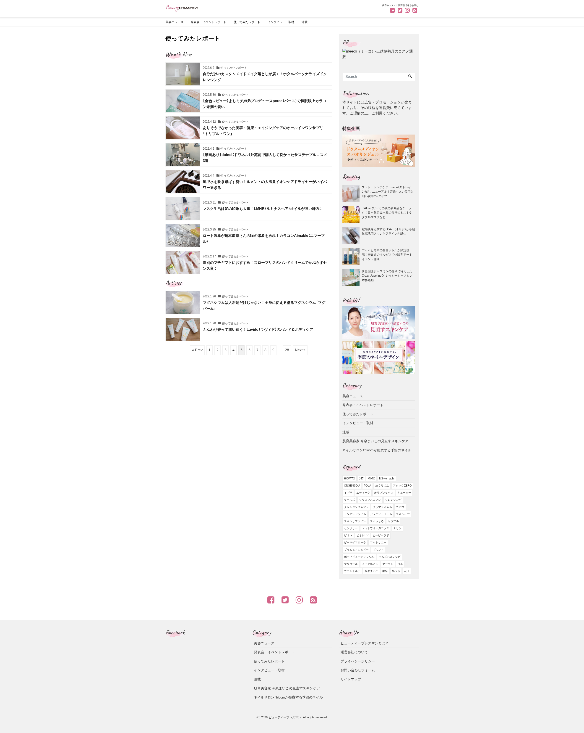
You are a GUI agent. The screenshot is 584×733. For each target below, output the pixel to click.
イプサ (348, 492)
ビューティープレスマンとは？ (364, 643)
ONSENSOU (352, 485)
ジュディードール (381, 514)
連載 (305, 22)
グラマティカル (382, 507)
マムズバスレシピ (390, 556)
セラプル (393, 521)
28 (287, 350)
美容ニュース (174, 22)
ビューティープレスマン (285, 717)
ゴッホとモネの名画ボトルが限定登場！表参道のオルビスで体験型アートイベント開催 (387, 254)
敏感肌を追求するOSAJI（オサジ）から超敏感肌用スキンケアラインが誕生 (388, 231)
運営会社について (354, 652)
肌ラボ (396, 571)
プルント (378, 549)
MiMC (371, 478)
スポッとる (377, 521)
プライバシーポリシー (358, 661)
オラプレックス (383, 492)
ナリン (397, 528)
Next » (300, 350)
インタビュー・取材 (281, 22)
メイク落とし (370, 564)
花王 (407, 571)
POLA (367, 485)
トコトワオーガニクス (375, 528)
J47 (361, 478)
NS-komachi (386, 478)
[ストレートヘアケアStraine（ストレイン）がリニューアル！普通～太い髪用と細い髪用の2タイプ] (352, 193)
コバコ (400, 507)
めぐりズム (382, 485)
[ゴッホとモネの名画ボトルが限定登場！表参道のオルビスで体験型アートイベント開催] (352, 256)
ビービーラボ (381, 535)
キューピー (404, 492)
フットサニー (378, 542)
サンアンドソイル (355, 514)
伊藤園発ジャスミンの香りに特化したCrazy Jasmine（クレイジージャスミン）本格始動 (388, 275)
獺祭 (385, 571)
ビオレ (348, 535)
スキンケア (403, 514)
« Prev (197, 350)
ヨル (400, 564)
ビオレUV (362, 535)
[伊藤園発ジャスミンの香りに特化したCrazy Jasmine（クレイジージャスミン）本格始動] (352, 277)
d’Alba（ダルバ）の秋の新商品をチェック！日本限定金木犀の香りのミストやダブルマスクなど (387, 212)
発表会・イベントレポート (208, 22)
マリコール (351, 564)
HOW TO (349, 478)
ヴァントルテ (352, 571)
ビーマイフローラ (355, 542)
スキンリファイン (355, 521)
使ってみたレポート (247, 22)
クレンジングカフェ (356, 507)
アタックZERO (402, 485)
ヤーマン (387, 564)
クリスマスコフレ (370, 499)
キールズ (349, 499)
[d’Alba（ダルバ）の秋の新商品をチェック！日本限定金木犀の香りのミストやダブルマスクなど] (352, 214)
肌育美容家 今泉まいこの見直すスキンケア (375, 441)
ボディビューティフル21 (359, 556)
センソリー (351, 528)
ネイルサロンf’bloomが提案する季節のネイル (376, 450)
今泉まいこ (371, 571)
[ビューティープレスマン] (181, 8)
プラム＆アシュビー (356, 549)
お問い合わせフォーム (358, 670)
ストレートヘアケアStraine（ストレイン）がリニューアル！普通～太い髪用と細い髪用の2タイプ (388, 191)
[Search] (410, 77)
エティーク (363, 492)
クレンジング (393, 499)
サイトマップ (351, 679)
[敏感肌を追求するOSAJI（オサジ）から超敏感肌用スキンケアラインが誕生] (352, 235)
